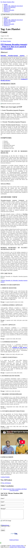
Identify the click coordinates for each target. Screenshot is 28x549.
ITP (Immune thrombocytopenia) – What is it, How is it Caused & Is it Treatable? (14, 46)
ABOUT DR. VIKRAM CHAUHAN (13, 6)
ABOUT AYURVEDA (9, 7)
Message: (3, 508)
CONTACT (7, 11)
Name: (3, 498)
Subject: (3, 505)
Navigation (22, 14)
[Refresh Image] (5, 525)
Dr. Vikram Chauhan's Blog (7, 2)
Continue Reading (5, 477)
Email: (2, 501)
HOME (5, 4)
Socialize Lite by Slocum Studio (17, 547)
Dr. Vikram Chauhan (6, 41)
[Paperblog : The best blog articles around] (14, 534)
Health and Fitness (14, 539)
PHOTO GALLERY (9, 10)
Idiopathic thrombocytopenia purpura (12, 55)
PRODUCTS (7, 8)
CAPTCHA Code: (5, 526)
